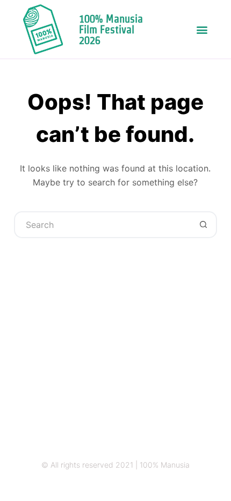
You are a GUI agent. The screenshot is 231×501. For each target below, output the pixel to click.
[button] (202, 29)
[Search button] (203, 224)
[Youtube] (147, 486)
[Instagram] (84, 486)
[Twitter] (105, 486)
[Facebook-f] (126, 486)
